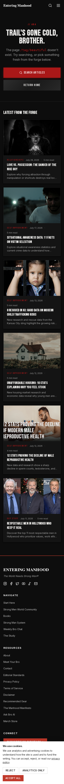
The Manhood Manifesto (17, 708)
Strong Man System (14, 622)
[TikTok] (29, 583)
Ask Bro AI (9, 714)
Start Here (9, 602)
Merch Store (10, 721)
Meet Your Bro (11, 661)
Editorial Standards (13, 675)
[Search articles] (50, 5)
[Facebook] (11, 583)
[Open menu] (58, 5)
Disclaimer (9, 694)
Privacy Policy (11, 681)
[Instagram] (5, 583)
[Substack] (36, 583)
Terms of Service (13, 688)
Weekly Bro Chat (12, 629)
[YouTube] (23, 583)
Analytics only (34, 770)
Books (7, 615)
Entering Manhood (17, 5)
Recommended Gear (15, 701)
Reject (10, 770)
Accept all (13, 778)
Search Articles (34, 72)
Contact (7, 668)
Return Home (32, 85)
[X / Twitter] (17, 583)
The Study (9, 635)
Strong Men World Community (20, 609)
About (6, 655)
